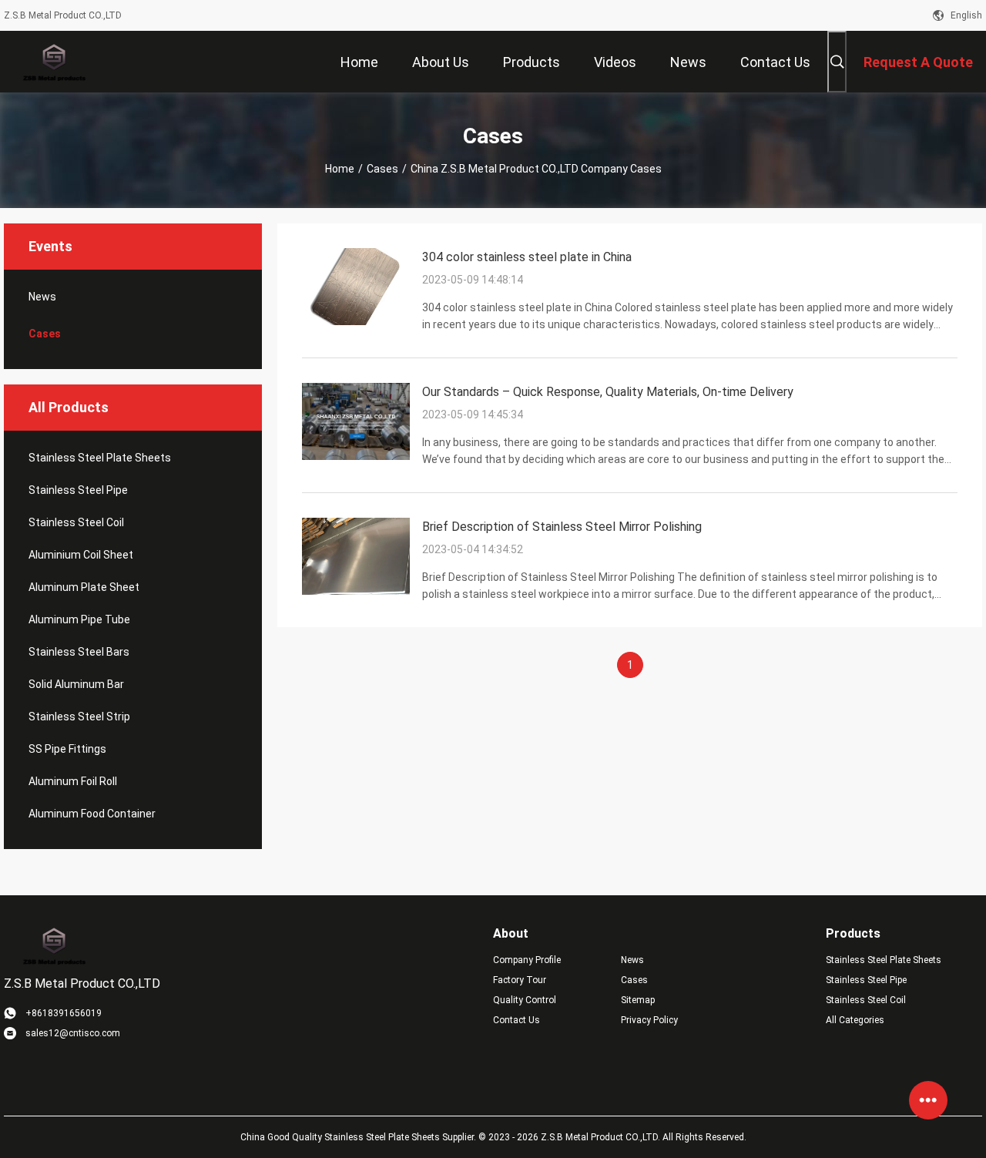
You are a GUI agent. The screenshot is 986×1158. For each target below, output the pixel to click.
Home (339, 169)
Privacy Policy (649, 1020)
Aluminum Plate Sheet (84, 587)
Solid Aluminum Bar (76, 684)
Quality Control (524, 1000)
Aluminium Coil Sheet (81, 555)
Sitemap (638, 1000)
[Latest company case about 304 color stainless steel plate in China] (356, 321)
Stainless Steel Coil (76, 522)
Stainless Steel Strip (79, 716)
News (42, 296)
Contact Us (516, 1020)
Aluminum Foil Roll (73, 781)
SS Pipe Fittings (67, 749)
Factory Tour (519, 980)
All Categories (855, 1020)
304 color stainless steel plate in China (527, 257)
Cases (382, 169)
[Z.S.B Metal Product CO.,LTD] (53, 61)
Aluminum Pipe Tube (79, 619)
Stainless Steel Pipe (78, 490)
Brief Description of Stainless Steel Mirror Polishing (562, 526)
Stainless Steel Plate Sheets (100, 457)
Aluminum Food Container (92, 813)
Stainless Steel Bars (79, 652)
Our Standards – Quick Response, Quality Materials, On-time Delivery (607, 391)
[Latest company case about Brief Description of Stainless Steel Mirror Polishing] (356, 591)
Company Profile (527, 960)
